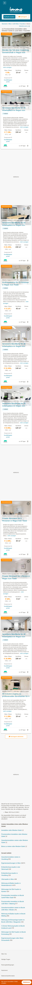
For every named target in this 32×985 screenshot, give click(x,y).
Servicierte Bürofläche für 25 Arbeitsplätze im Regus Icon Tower (14, 405)
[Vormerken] (28, 35)
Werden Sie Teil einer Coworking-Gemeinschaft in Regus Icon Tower (15, 51)
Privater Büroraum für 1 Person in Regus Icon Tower (16, 577)
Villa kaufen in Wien (7, 879)
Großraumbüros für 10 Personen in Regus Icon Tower (15, 283)
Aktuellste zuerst (23, 26)
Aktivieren (26, 982)
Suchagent (23, 16)
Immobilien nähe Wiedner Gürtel (11, 830)
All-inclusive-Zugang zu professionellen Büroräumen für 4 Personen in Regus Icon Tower (15, 695)
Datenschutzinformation (8, 975)
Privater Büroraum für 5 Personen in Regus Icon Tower (14, 519)
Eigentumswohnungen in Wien (11, 863)
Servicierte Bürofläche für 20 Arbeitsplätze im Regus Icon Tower (14, 109)
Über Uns (4, 954)
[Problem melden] (28, 86)
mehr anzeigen (7, 67)
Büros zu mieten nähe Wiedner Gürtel (13, 846)
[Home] (16, 10)
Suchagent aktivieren (16, 736)
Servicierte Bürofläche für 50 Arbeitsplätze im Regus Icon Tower (14, 224)
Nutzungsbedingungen (7, 965)
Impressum (4, 970)
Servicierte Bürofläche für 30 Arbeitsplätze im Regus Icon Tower (14, 345)
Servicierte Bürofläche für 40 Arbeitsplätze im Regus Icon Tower (14, 635)
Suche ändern (10, 16)
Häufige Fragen (5, 959)
